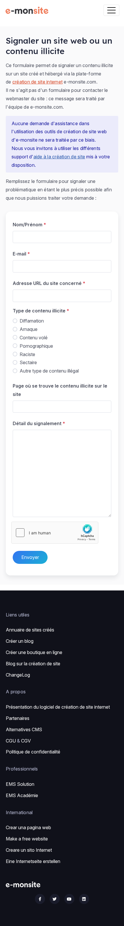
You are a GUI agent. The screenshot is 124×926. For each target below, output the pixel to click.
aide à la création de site (59, 157)
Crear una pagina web (28, 827)
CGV (26, 741)
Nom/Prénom (27, 224)
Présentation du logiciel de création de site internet (58, 707)
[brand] (28, 10)
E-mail (19, 254)
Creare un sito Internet (29, 850)
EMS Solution (20, 784)
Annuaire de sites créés (30, 630)
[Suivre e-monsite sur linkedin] (84, 899)
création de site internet (37, 82)
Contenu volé (34, 337)
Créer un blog (19, 641)
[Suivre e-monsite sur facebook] (40, 899)
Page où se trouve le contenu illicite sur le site (60, 390)
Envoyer (30, 557)
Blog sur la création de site (33, 663)
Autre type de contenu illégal (49, 371)
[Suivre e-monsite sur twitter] (55, 899)
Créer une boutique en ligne (34, 652)
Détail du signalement (37, 423)
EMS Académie (22, 795)
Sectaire (28, 362)
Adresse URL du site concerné (47, 283)
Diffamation (32, 321)
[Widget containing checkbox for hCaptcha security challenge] (54, 533)
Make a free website (27, 839)
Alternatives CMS (24, 729)
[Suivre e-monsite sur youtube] (69, 899)
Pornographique (36, 346)
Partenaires (17, 718)
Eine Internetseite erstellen (33, 861)
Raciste (27, 354)
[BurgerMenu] (111, 10)
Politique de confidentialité (33, 752)
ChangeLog (18, 675)
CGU (11, 741)
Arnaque (28, 329)
